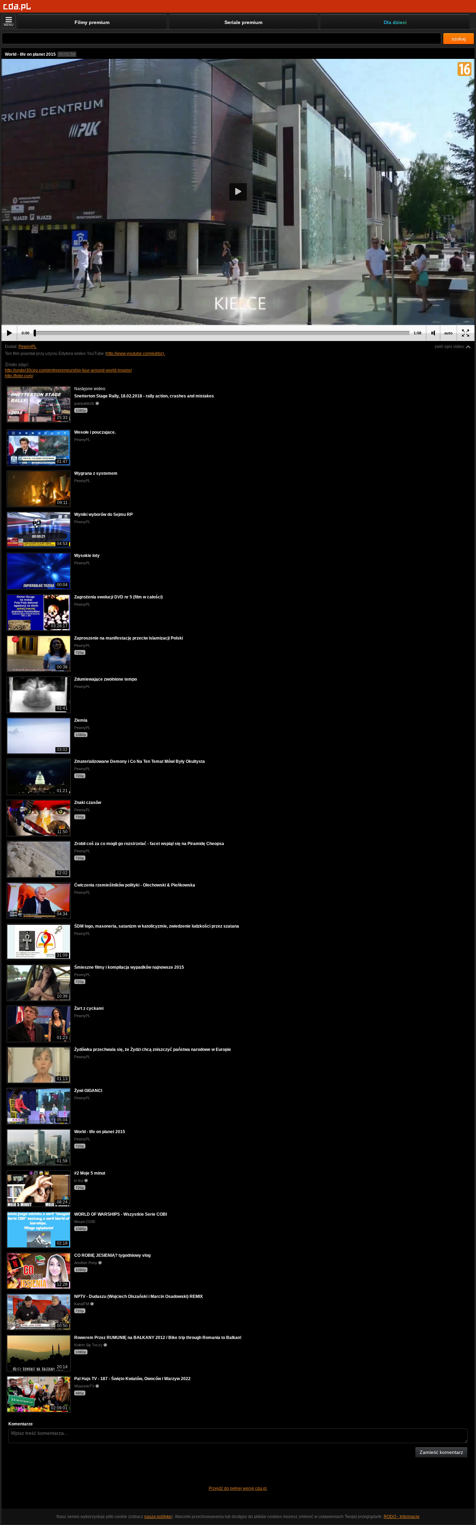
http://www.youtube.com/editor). (135, 353)
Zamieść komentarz (441, 1452)
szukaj (459, 38)
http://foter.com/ (19, 375)
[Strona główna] (17, 6)
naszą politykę (157, 1516)
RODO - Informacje (402, 1516)
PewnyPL (27, 346)
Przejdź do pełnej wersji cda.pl (238, 1488)
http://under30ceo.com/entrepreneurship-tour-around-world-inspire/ (68, 370)
